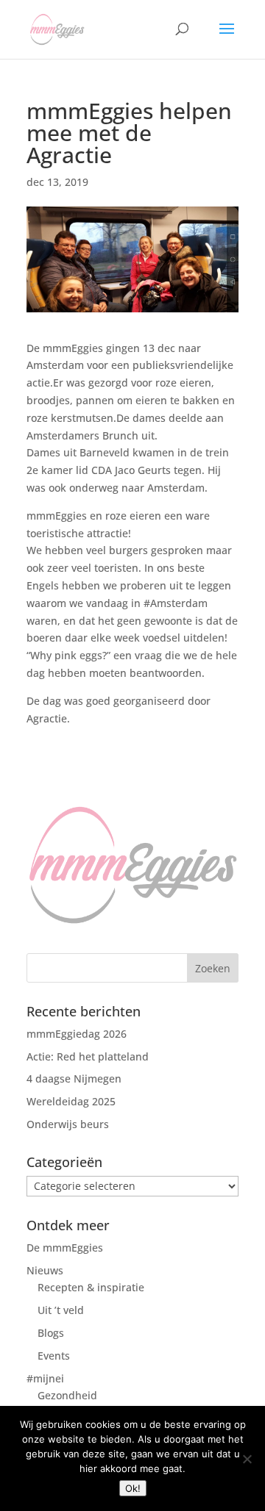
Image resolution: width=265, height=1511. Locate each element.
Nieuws (44, 1270)
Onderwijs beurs (67, 1124)
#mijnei (45, 1378)
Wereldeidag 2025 (71, 1101)
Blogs (51, 1333)
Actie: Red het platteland (87, 1056)
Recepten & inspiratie (91, 1287)
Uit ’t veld (61, 1310)
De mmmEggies (64, 1248)
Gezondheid (67, 1395)
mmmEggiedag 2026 (76, 1034)
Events (54, 1356)
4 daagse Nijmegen (73, 1078)
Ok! (133, 1488)
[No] (246, 1458)
